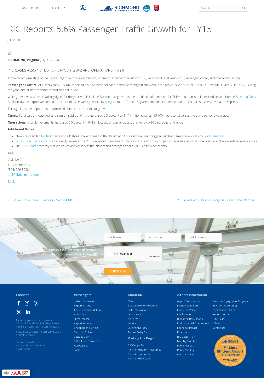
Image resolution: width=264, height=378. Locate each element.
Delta (252, 97)
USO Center (29, 146)
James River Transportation (34, 141)
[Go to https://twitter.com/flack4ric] (18, 313)
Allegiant (110, 102)
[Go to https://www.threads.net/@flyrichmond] (35, 304)
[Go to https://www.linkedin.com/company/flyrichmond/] (28, 313)
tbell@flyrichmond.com (23, 174)
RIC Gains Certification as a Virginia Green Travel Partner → (217, 200)
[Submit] (244, 8)
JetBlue (237, 97)
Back (11, 181)
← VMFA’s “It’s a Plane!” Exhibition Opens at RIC (40, 200)
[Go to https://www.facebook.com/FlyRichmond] (18, 304)
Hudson (46, 136)
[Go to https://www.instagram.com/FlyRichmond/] (26, 304)
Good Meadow (214, 136)
